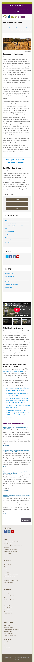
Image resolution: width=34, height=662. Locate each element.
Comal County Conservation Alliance (13, 371)
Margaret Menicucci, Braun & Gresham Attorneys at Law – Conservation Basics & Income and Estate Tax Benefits (18, 400)
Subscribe (5, 9)
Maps (5, 568)
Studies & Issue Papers (9, 571)
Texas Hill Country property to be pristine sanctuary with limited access (15, 427)
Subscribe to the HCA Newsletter (12, 629)
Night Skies (7, 281)
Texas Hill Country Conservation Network (15, 226)
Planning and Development (11, 279)
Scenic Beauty (8, 287)
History (6, 237)
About (6, 220)
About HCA (6, 594)
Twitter (7, 256)
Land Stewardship (9, 276)
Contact (17, 11)
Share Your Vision (8, 608)
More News (25, 520)
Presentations (7, 573)
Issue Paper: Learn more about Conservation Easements (17, 160)
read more (6, 445)
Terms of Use (7, 609)
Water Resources (9, 273)
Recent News (7, 625)
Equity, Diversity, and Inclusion (11, 541)
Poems (5, 578)
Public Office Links (8, 582)
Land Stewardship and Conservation (13, 545)
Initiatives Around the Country (11, 580)
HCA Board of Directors (9, 600)
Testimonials (8, 240)
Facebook (10, 256)
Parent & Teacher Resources (11, 574)
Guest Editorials (8, 631)
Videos (5, 567)
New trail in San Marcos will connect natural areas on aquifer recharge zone (16, 496)
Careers (28, 9)
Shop (16, 9)
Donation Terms (8, 611)
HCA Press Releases (8, 627)
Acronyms (6, 563)
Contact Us (7, 243)
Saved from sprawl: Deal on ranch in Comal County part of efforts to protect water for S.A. (16, 451)
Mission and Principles (10, 223)
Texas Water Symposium (10, 635)
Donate (11, 9)
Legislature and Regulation (11, 284)
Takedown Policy (8, 613)
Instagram (14, 256)
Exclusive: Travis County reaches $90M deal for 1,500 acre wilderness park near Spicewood (16, 472)
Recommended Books (9, 576)
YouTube (17, 256)
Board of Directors (9, 231)
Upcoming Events (8, 633)
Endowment (22, 9)
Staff (6, 228)
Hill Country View (8, 565)
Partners (7, 234)
